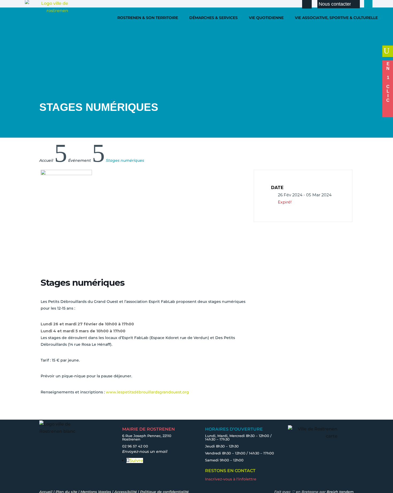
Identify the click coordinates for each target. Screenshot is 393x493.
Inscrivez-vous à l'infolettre (230, 479)
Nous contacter (335, 4)
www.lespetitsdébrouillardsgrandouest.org (148, 392)
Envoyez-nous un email (144, 451)
